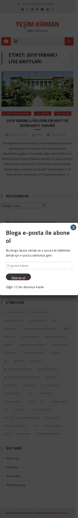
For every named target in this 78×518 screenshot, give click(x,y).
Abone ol (18, 277)
